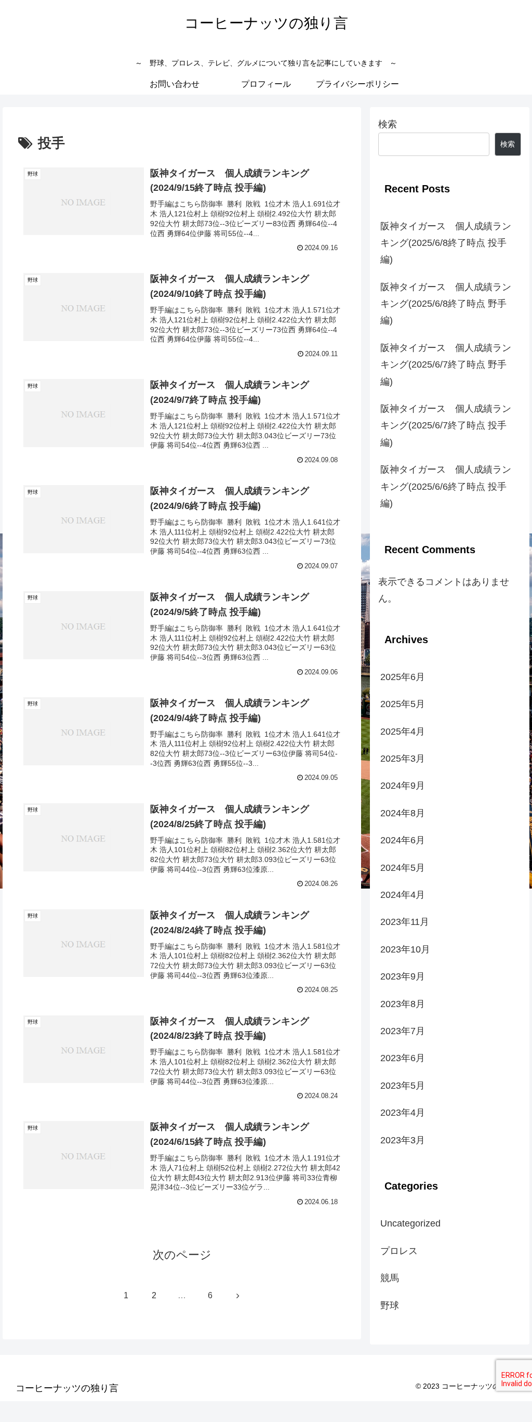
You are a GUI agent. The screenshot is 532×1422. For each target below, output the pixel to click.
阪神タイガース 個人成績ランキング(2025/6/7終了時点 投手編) (445, 425)
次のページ (182, 1254)
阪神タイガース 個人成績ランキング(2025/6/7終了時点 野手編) (445, 365)
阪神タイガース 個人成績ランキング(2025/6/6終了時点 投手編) (445, 486)
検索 (387, 124)
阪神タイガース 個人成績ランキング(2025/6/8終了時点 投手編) (445, 243)
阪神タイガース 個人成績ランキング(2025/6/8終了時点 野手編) (445, 304)
